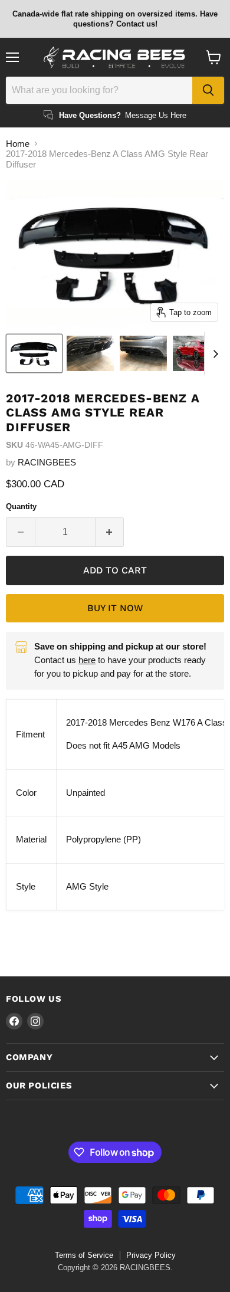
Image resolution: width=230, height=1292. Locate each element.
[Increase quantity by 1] (110, 532)
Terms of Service (84, 1255)
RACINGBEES (47, 462)
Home (17, 144)
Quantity (21, 506)
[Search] (208, 90)
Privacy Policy (151, 1255)
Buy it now (115, 608)
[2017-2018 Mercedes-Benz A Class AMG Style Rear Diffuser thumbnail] (34, 353)
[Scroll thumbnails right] (213, 354)
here (87, 660)
